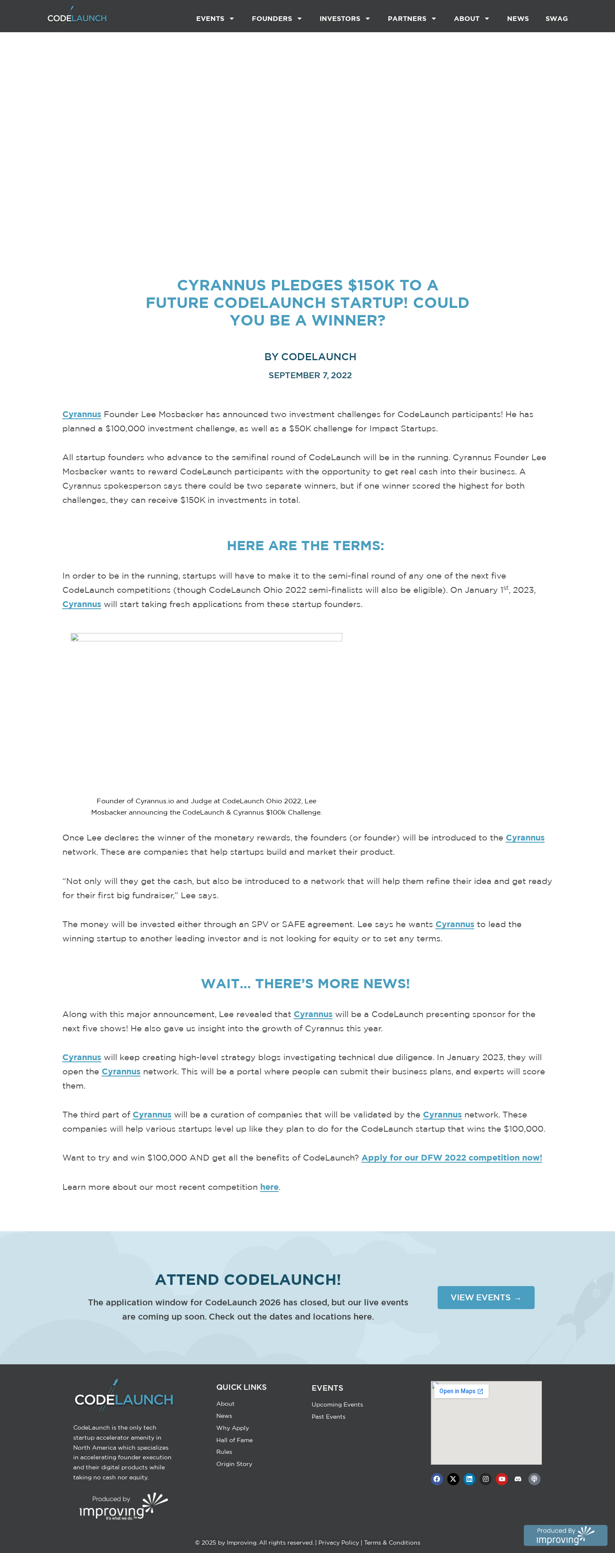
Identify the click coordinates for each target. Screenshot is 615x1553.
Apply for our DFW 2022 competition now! (451, 1157)
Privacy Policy (338, 1542)
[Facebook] (437, 1479)
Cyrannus (81, 414)
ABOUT (466, 18)
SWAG (557, 18)
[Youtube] (502, 1479)
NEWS (518, 18)
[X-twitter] (453, 1479)
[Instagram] (485, 1479)
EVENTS (210, 18)
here (269, 1187)
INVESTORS (340, 18)
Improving (241, 1542)
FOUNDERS (272, 18)
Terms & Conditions (392, 1542)
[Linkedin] (470, 1479)
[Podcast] (534, 1479)
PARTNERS (407, 18)
